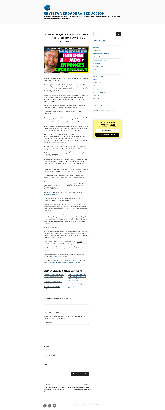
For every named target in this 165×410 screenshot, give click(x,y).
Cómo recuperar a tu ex (54, 298)
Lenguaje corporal (98, 76)
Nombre (46, 346)
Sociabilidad (96, 98)
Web (45, 364)
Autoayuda (96, 47)
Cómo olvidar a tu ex (99, 57)
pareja (55, 256)
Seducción (67, 298)
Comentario (48, 322)
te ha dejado (61, 301)
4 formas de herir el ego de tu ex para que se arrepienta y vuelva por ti (54, 277)
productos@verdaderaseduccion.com (103, 110)
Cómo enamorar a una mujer (101, 53)
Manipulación (97, 82)
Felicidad (95, 73)
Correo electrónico (50, 355)
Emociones (96, 63)
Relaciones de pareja (99, 92)
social (50, 149)
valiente (79, 242)
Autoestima (96, 50)
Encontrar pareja (98, 66)
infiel (73, 219)
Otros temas (96, 85)
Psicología (96, 89)
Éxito (94, 69)
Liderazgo (96, 79)
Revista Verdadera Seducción (74, 13)
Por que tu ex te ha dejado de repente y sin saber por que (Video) (77, 286)
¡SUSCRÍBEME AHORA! (107, 135)
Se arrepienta (51, 301)
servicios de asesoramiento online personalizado (65, 262)
